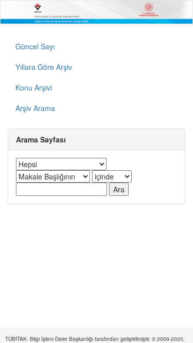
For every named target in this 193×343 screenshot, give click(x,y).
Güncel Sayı (35, 46)
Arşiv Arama (35, 108)
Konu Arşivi (33, 87)
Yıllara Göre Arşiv (43, 67)
